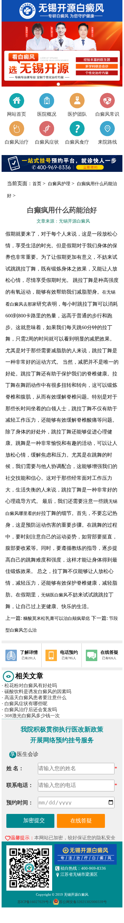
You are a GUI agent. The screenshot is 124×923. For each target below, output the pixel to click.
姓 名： (15, 768)
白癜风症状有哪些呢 (24, 703)
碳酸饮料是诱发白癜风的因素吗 (36, 691)
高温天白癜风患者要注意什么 (34, 697)
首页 (36, 183)
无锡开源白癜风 (76, 894)
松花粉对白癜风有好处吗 (29, 685)
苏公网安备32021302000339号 (83, 902)
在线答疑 (81, 821)
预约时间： (19, 803)
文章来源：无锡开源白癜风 (63, 221)
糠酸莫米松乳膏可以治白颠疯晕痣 (56, 618)
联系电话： (19, 785)
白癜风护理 (60, 183)
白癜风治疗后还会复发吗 (29, 709)
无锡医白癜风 (54, 595)
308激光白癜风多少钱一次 (31, 715)
